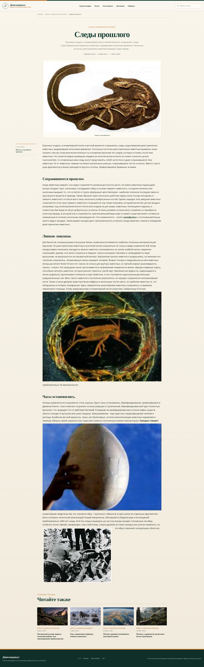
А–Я (79, 658)
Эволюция (120, 6)
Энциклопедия (85, 6)
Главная (40, 14)
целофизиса (130, 217)
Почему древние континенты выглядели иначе (116, 635)
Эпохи (96, 6)
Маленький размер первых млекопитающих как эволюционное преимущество (50, 636)
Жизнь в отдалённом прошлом (56, 14)
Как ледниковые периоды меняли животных (81, 635)
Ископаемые (108, 6)
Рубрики (131, 6)
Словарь (86, 658)
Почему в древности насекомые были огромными (150, 635)
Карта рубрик (95, 658)
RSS (103, 658)
